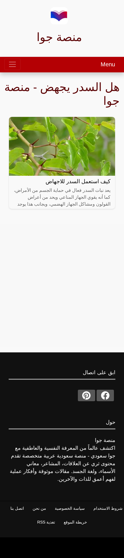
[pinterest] (86, 395)
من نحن (39, 508)
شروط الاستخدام (108, 508)
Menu (108, 64)
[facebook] (105, 395)
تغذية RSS (46, 522)
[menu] (12, 64)
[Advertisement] (62, 285)
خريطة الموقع (75, 522)
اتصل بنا (17, 508)
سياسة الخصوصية (70, 508)
